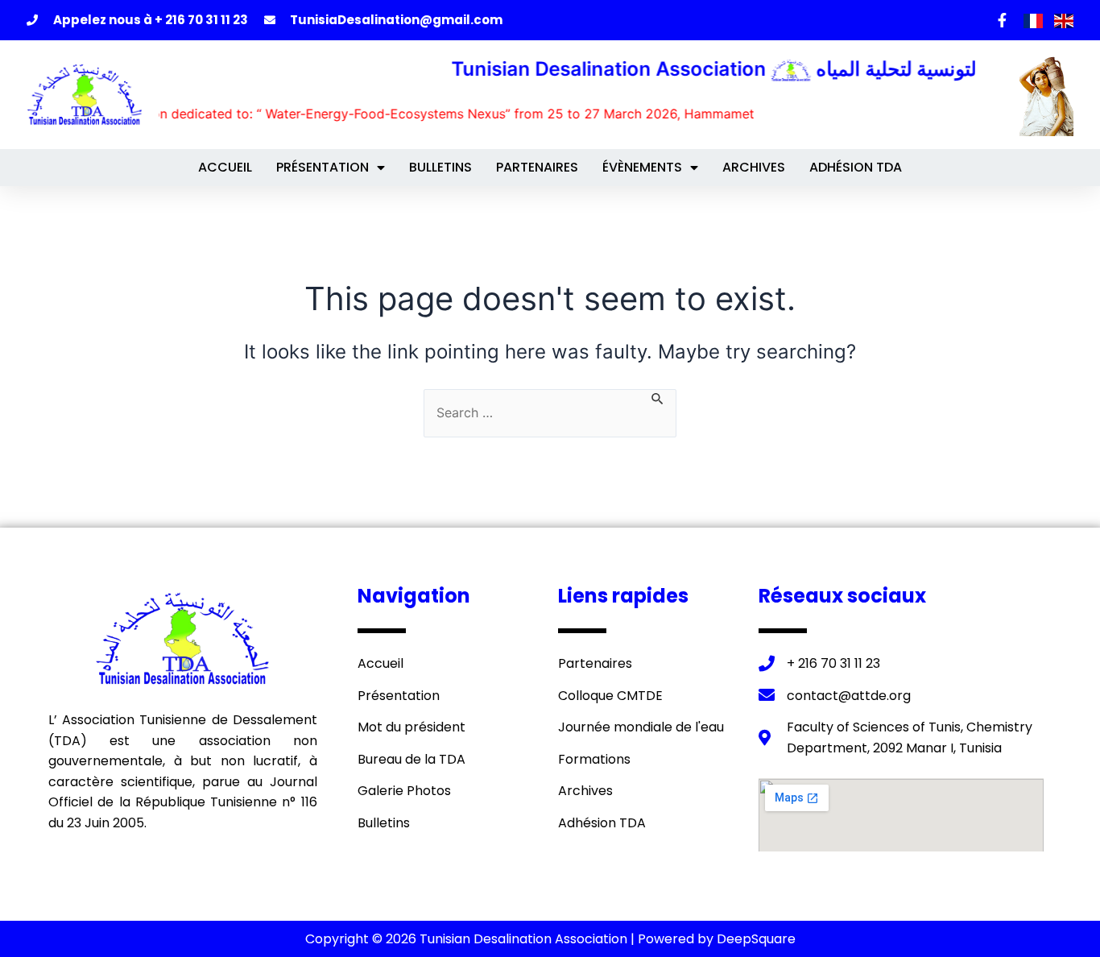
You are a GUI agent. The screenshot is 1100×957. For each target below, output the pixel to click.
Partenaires (537, 167)
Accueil (225, 167)
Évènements (642, 167)
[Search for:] (550, 413)
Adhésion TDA (855, 167)
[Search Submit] (657, 396)
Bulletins (440, 167)
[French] (1034, 19)
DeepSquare (756, 939)
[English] (1063, 19)
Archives (753, 167)
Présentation (322, 167)
